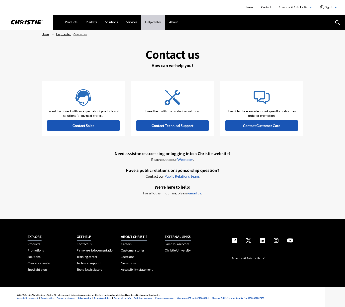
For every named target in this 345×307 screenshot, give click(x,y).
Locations (127, 256)
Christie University (178, 250)
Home (45, 34)
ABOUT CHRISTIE (134, 237)
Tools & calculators (89, 269)
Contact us (80, 34)
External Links (178, 237)
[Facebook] (234, 241)
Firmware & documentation (95, 250)
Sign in (329, 7)
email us (194, 193)
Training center (87, 256)
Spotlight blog (37, 269)
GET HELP (84, 237)
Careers (126, 244)
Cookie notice (47, 298)
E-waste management (164, 298)
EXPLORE (35, 237)
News (249, 7)
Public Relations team (182, 176)
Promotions (36, 250)
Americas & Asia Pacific (294, 7)
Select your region (246, 251)
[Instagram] (276, 241)
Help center (153, 22)
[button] (83, 125)
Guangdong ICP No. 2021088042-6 (193, 298)
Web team (185, 159)
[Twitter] (248, 241)
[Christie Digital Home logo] (26, 22)
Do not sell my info (122, 298)
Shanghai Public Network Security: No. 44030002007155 (238, 298)
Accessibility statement (137, 269)
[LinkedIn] (262, 241)
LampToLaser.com (177, 244)
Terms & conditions (102, 298)
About (173, 22)
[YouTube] (290, 241)
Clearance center (39, 263)
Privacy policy (84, 298)
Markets (91, 22)
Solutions (111, 22)
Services (131, 22)
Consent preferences (66, 298)
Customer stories (133, 250)
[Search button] (337, 22)
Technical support (89, 263)
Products (71, 22)
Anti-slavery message (143, 298)
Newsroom (128, 263)
